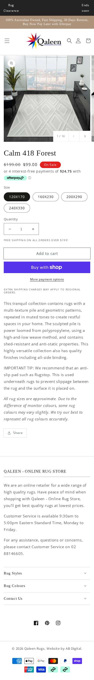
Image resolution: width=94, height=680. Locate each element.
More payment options (47, 279)
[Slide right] (84, 136)
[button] (6, 40)
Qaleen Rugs (34, 648)
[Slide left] (73, 136)
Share (18, 433)
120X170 (17, 196)
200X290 (74, 196)
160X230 (46, 196)
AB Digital (73, 648)
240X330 (17, 208)
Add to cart (47, 253)
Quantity (11, 219)
